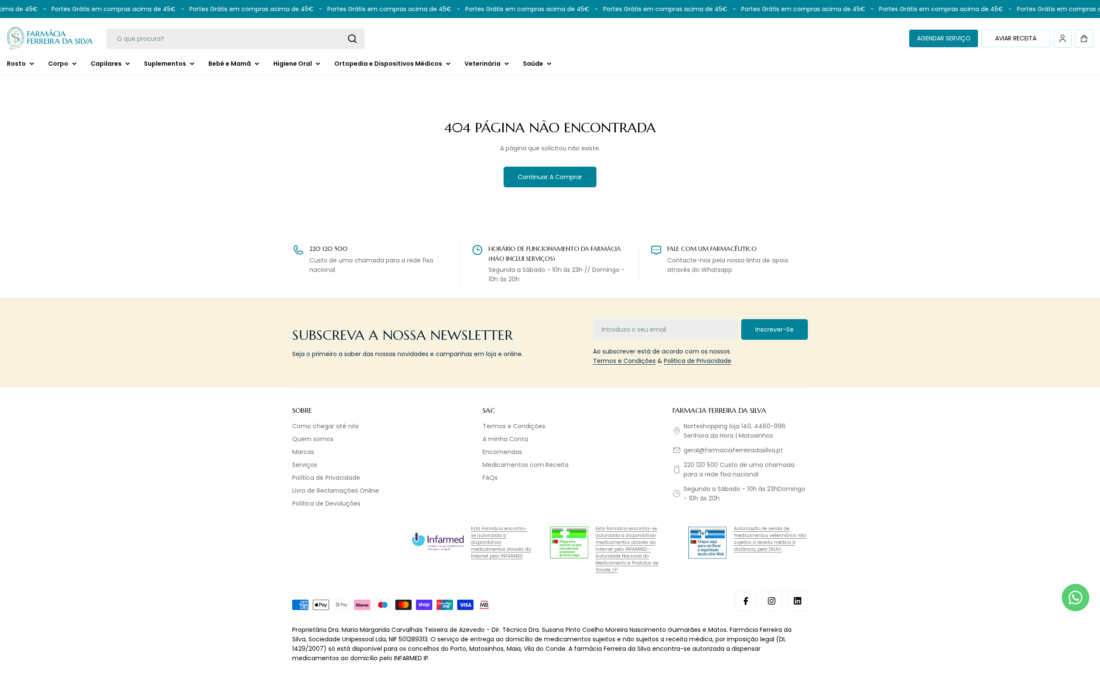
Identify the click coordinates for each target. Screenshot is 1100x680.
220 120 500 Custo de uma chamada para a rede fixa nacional (739, 469)
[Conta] (1063, 39)
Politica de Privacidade (697, 361)
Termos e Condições (624, 361)
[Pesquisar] (352, 39)
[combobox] (235, 38)
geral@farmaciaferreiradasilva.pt (733, 450)
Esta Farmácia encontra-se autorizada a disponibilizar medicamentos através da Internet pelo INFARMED (501, 542)
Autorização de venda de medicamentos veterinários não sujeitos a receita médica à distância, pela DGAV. (770, 538)
